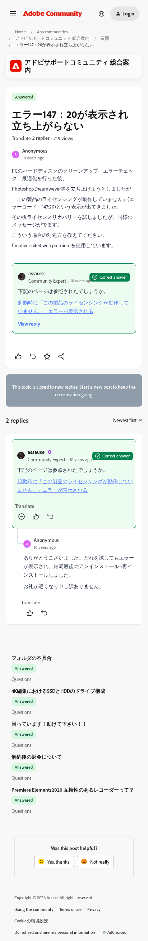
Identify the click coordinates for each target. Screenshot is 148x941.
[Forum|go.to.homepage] (52, 13)
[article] (74, 483)
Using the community (34, 909)
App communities (52, 31)
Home (20, 31)
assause (36, 273)
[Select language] (101, 13)
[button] (13, 16)
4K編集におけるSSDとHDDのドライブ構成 (58, 691)
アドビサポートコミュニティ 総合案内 (52, 38)
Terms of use (70, 909)
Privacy (94, 909)
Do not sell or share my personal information (54, 932)
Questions (21, 679)
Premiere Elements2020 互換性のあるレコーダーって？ (72, 790)
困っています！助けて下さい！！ (49, 724)
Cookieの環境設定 (31, 920)
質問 (105, 38)
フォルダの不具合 (31, 658)
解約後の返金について (36, 757)
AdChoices (116, 932)
